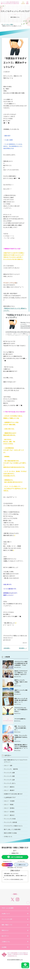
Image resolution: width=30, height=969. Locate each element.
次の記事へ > (23, 648)
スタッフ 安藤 (8, 765)
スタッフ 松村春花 (9, 811)
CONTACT (23, 3)
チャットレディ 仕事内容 (10, 822)
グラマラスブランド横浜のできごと (13, 826)
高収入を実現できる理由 (10, 833)
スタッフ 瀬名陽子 (9, 790)
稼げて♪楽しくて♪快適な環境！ (12, 829)
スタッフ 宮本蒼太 (9, 808)
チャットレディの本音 (10, 819)
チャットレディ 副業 (9, 776)
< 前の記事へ (6, 648)
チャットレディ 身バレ (10, 783)
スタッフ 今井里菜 (9, 801)
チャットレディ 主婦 (9, 780)
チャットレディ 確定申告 (11, 769)
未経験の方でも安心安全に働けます (13, 794)
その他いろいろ (8, 836)
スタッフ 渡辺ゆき (9, 815)
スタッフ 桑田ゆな (9, 787)
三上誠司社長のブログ (10, 797)
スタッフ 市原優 (8, 804)
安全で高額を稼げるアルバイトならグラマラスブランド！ (15, 761)
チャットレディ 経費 (9, 772)
